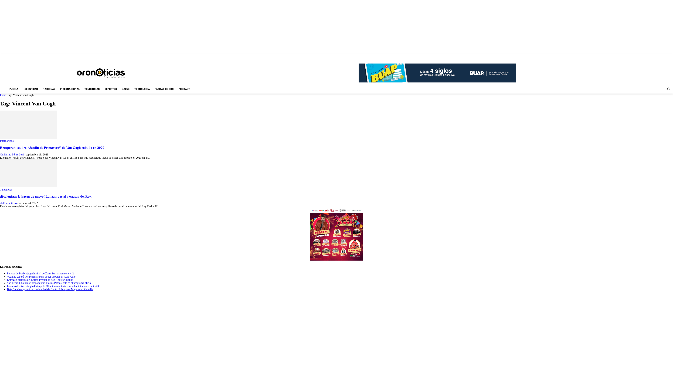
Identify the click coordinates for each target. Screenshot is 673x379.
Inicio (3, 95)
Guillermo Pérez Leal (12, 154)
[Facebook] (647, 56)
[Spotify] (661, 56)
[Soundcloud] (656, 56)
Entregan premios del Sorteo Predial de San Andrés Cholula (40, 279)
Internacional (7, 140)
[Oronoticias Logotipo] (101, 73)
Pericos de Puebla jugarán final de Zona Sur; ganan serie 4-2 (40, 273)
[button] (669, 89)
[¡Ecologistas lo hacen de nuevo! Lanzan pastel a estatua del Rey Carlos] (28, 186)
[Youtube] (671, 56)
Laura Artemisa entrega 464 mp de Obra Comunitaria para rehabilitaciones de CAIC (53, 286)
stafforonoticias (8, 203)
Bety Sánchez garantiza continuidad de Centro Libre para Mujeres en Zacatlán (50, 289)
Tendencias (6, 189)
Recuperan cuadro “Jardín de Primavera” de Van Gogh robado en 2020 (52, 147)
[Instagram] (652, 56)
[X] (666, 56)
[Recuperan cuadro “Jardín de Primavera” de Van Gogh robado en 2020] (28, 137)
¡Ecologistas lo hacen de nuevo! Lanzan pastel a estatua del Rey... (46, 196)
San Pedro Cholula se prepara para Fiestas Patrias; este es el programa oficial (49, 282)
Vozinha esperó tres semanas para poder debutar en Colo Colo (41, 276)
